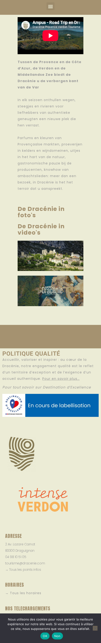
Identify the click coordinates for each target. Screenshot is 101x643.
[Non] (95, 628)
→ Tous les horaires (23, 593)
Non (57, 636)
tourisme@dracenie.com (25, 563)
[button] (50, 6)
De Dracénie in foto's (41, 212)
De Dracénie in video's (41, 229)
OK (45, 636)
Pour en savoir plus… (61, 378)
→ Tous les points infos (23, 569)
